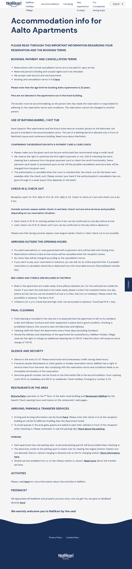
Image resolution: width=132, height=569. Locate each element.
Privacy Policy (55, 537)
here (57, 79)
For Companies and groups (99, 6)
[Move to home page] (14, 4)
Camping (68, 4)
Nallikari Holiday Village (30, 6)
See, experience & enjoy (83, 6)
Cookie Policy (72, 537)
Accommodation (50, 4)
